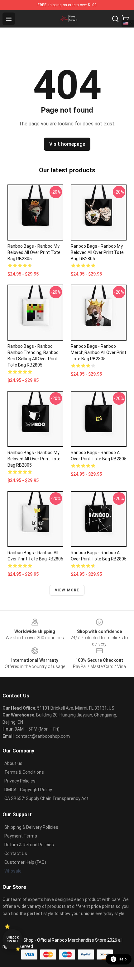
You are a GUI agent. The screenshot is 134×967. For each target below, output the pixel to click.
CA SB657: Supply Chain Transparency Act (46, 798)
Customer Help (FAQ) (25, 862)
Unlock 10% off (13, 939)
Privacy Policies (20, 780)
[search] (115, 19)
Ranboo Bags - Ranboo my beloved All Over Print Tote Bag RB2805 (33, 252)
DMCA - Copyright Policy (28, 789)
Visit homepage (67, 144)
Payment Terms (20, 835)
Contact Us (15, 853)
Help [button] (122, 959)
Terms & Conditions (24, 772)
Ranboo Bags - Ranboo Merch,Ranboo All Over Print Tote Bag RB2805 (98, 352)
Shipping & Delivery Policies (31, 827)
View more (67, 590)
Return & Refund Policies (29, 844)
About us (13, 763)
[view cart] (125, 19)
